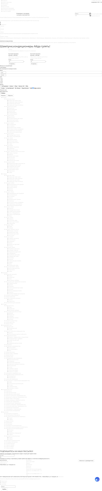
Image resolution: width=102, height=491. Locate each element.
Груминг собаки (21, 38)
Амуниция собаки (71, 38)
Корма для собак (4, 38)
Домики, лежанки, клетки (53, 38)
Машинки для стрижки (37, 42)
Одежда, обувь (43, 38)
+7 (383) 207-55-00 (96, 0)
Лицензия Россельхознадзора (33, 469)
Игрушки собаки (13, 38)
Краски (30, 42)
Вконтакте (4, 481)
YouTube (4, 484)
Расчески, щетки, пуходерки (55, 42)
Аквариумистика (19, 33)
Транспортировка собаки (82, 38)
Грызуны (9, 33)
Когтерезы (25, 42)
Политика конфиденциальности (32, 479)
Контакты (28, 467)
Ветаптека (35, 33)
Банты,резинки (19, 42)
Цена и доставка (30, 461)
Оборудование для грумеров (7, 42)
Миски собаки (63, 38)
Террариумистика (28, 33)
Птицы (13, 33)
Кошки (1, 33)
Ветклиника (29, 464)
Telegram (4, 482)
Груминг (28, 463)
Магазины (28, 460)
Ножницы (45, 42)
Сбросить (10, 95)
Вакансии (28, 466)
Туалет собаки (36, 38)
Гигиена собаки (29, 38)
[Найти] (76, 15)
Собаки (5, 33)
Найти (4, 489)
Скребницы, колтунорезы (69, 42)
